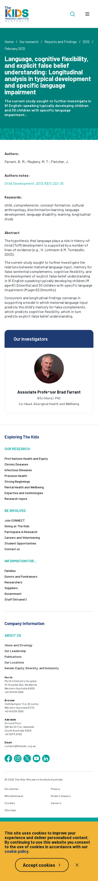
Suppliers (11, 588)
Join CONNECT (15, 520)
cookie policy (16, 851)
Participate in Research (21, 532)
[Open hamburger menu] (87, 14)
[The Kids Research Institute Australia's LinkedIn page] (46, 758)
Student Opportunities (20, 543)
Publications (13, 656)
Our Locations (14, 662)
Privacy (55, 788)
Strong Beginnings (17, 481)
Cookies (10, 803)
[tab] (49, 393)
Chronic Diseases (16, 464)
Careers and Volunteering (22, 537)
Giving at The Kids (17, 526)
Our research (29, 41)
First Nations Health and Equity (26, 458)
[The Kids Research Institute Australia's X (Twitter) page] (27, 758)
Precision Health (16, 476)
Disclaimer (12, 788)
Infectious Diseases (18, 470)
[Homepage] (16, 14)
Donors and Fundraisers (21, 576)
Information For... (21, 561)
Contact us (12, 549)
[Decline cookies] (77, 865)
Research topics (16, 498)
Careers (56, 803)
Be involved (15, 510)
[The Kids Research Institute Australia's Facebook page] (8, 758)
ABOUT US (13, 635)
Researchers (13, 582)
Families (10, 571)
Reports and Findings (60, 41)
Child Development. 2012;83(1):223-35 (34, 183)
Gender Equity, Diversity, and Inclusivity (32, 668)
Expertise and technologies (24, 493)
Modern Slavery (61, 795)
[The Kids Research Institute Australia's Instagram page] (18, 758)
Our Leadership (15, 651)
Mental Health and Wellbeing (24, 487)
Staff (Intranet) (15, 599)
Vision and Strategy (18, 645)
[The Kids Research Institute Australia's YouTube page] (36, 758)
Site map (10, 810)
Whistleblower (14, 795)
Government (13, 593)
